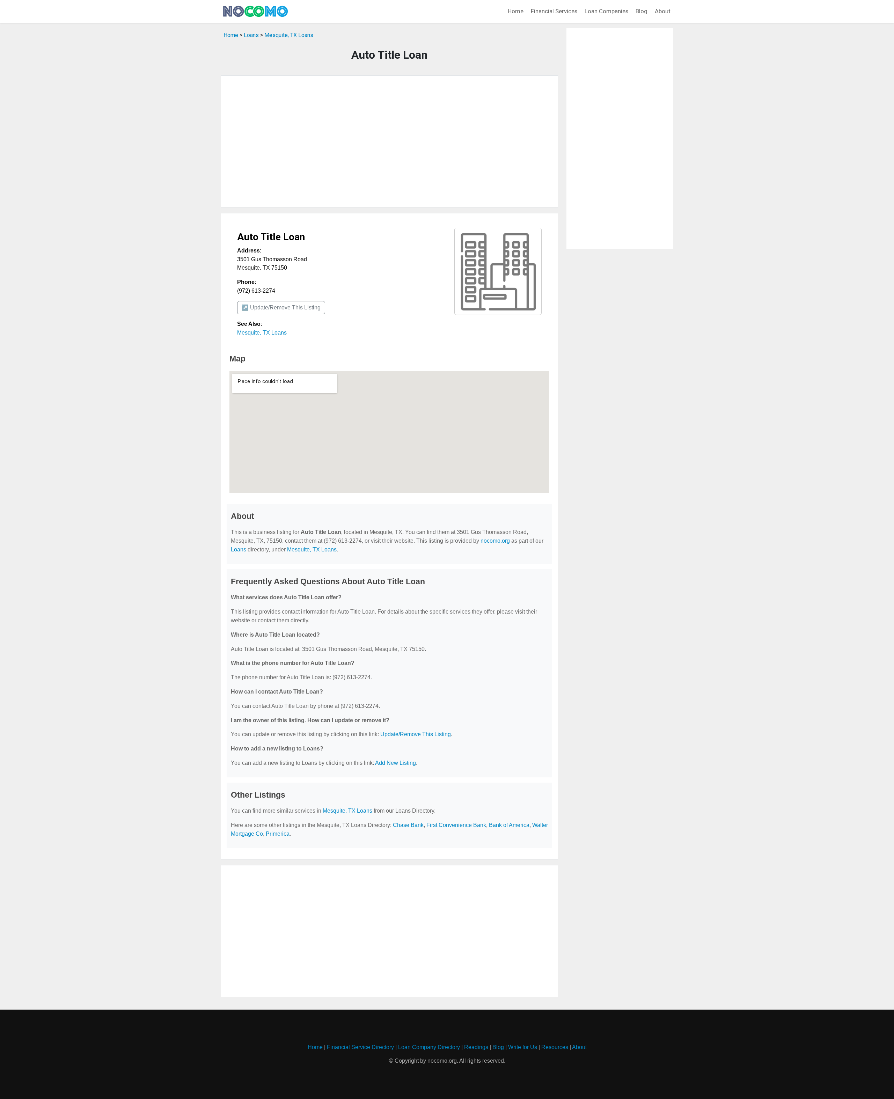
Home (515, 11)
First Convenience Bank (456, 825)
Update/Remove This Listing (415, 734)
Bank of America (509, 825)
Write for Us (522, 1047)
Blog (641, 11)
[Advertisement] (389, 141)
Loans (251, 35)
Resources (554, 1047)
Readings (476, 1047)
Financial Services (554, 11)
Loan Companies (606, 11)
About (662, 11)
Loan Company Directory (429, 1047)
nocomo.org (495, 541)
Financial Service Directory (360, 1047)
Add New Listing (395, 763)
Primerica (278, 834)
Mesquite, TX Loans (288, 35)
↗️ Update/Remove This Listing (281, 307)
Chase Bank (408, 825)
